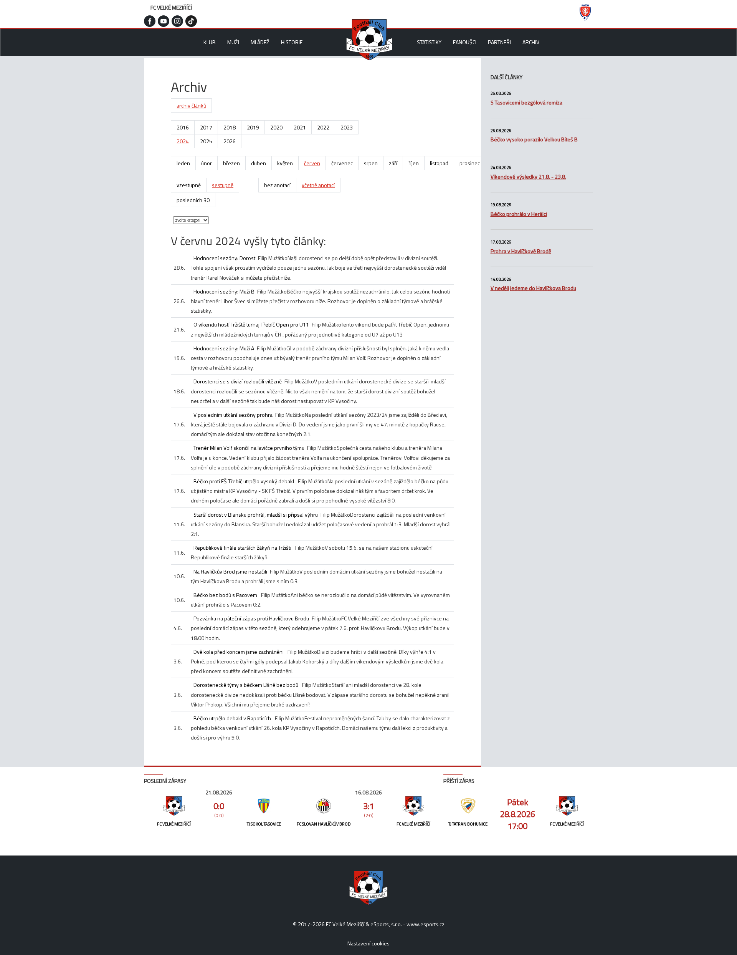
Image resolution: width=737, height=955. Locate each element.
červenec (342, 163)
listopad (439, 163)
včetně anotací (318, 185)
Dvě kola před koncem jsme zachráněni (239, 652)
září (393, 163)
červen (312, 163)
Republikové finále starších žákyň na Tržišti (242, 548)
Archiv (530, 42)
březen (231, 163)
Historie (291, 42)
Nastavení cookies (368, 943)
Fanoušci (464, 42)
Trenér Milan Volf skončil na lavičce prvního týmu (248, 448)
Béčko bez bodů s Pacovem (225, 595)
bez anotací (277, 185)
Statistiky (429, 42)
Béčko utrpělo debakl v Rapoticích (232, 718)
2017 (206, 127)
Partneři (499, 42)
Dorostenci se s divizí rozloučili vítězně (237, 381)
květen (285, 163)
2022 (323, 127)
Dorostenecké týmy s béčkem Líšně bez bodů (246, 685)
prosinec (469, 163)
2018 (229, 127)
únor (206, 163)
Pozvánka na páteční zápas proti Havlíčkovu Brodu (251, 618)
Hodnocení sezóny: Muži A (223, 348)
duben (258, 163)
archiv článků (191, 105)
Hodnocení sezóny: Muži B (223, 291)
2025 (206, 141)
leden (183, 163)
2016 (183, 127)
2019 (253, 127)
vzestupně (189, 185)
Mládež (260, 42)
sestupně (222, 185)
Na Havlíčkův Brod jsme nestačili (230, 571)
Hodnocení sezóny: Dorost (224, 258)
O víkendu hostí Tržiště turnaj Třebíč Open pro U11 (251, 324)
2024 (183, 141)
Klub (209, 42)
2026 (229, 141)
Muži (233, 42)
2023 (346, 127)
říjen (413, 163)
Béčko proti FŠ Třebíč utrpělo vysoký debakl (244, 481)
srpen (371, 163)
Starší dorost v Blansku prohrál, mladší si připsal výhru (255, 515)
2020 (276, 127)
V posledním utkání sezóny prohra (233, 415)
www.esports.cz (426, 924)
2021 (300, 127)
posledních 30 (193, 200)
